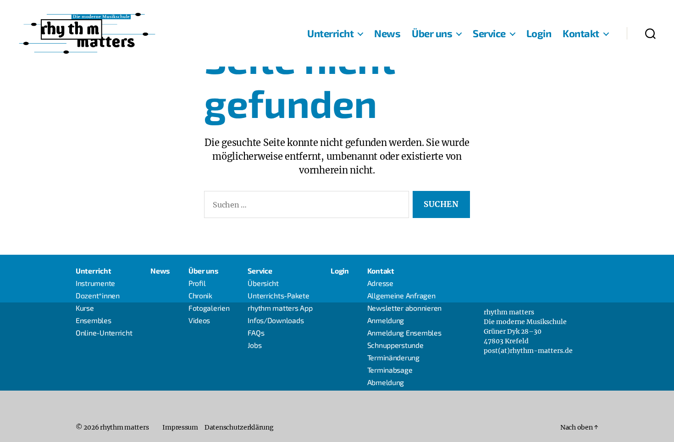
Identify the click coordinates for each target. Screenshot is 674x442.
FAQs (256, 332)
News (387, 33)
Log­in (539, 33)
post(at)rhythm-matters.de (528, 351)
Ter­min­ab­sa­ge (390, 369)
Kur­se (85, 307)
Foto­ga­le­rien (209, 307)
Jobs (254, 345)
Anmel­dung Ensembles (404, 332)
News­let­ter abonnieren (404, 307)
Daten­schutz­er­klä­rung (239, 427)
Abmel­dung (385, 382)
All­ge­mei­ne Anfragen (401, 295)
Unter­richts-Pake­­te (278, 295)
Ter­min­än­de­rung (393, 357)
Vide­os (199, 320)
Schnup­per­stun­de (395, 345)
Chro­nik (200, 295)
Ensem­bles (93, 320)
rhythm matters (124, 427)
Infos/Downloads (276, 320)
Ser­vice (489, 33)
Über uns (432, 33)
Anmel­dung (385, 320)
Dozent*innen (98, 295)
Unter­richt (330, 33)
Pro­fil (197, 283)
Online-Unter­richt (104, 332)
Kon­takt (581, 33)
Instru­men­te (95, 283)
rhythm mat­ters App (280, 307)
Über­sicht (263, 283)
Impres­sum (180, 427)
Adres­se (380, 283)
